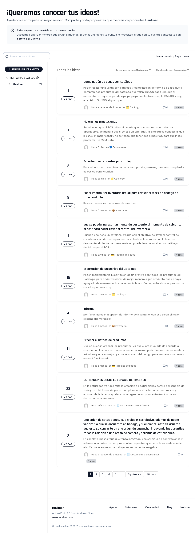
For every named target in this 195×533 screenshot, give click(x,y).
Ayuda (113, 507)
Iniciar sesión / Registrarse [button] (173, 56)
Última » (151, 474)
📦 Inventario (119, 210)
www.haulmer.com (63, 517)
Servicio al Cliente (28, 38)
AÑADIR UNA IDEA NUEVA (25, 69)
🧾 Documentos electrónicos (133, 405)
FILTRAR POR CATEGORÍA (24, 77)
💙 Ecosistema (117, 147)
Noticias (185, 507)
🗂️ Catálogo (133, 107)
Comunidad (152, 507)
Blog (169, 507)
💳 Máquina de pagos (123, 254)
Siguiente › (134, 474)
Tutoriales (131, 507)
